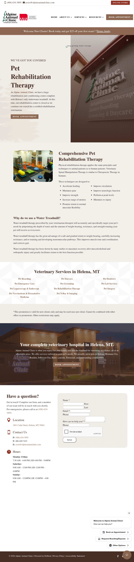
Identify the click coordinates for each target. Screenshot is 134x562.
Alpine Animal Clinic (23, 92)
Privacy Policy (58, 556)
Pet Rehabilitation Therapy (67, 288)
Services (79, 17)
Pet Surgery (109, 288)
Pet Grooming (67, 283)
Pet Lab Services (109, 283)
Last (86, 407)
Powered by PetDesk (42, 556)
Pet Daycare (67, 278)
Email (66, 410)
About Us (64, 17)
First (86, 403)
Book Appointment (119, 17)
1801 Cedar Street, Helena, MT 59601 (29, 425)
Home (54, 17)
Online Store (120, 3)
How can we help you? (74, 421)
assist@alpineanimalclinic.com (28, 444)
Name (66, 400)
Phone (66, 414)
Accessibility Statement (75, 556)
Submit (69, 440)
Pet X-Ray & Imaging (67, 293)
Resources (95, 17)
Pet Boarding (24, 278)
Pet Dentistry (109, 278)
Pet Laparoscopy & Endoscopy (24, 288)
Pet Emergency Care (25, 283)
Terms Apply (103, 31)
